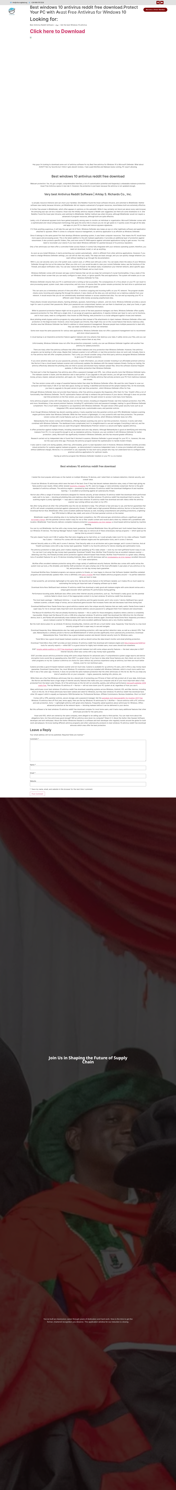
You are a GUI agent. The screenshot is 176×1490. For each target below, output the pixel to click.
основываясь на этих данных (100, 522)
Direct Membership (79, 12)
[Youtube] (161, 2)
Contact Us (114, 12)
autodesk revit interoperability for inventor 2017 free (122, 698)
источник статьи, (38, 520)
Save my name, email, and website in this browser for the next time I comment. (62, 789)
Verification (102, 12)
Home (54, 12)
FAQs (92, 12)
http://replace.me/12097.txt (134, 643)
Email (32, 773)
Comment (34, 739)
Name (33, 764)
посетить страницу (77, 486)
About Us (64, 12)
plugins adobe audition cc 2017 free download (55, 649)
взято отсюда (86, 575)
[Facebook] (158, 2)
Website (33, 781)
